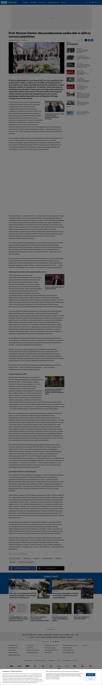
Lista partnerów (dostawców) (53, 678)
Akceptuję (90, 674)
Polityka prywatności (32, 682)
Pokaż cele (90, 679)
